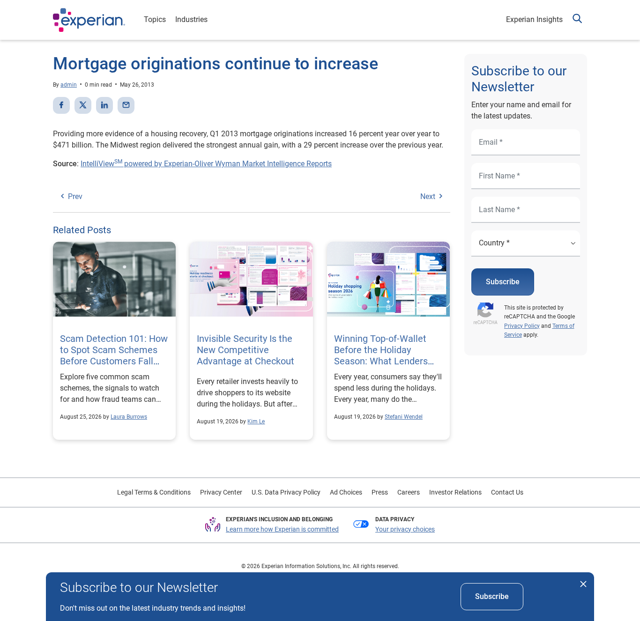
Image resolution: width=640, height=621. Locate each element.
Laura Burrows (129, 417)
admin (68, 84)
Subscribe (503, 281)
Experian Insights (534, 19)
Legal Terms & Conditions (154, 492)
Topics (155, 19)
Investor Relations (455, 492)
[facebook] (61, 105)
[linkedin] (104, 105)
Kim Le (256, 421)
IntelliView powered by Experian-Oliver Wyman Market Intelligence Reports (206, 163)
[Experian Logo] (89, 20)
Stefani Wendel (404, 417)
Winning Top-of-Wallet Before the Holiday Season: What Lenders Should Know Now (381, 355)
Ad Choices (346, 492)
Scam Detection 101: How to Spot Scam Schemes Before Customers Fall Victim (114, 355)
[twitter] (82, 105)
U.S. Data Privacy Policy (286, 492)
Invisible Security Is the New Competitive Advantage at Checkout (247, 350)
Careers (408, 492)
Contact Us (507, 492)
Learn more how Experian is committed (282, 529)
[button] (577, 20)
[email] (126, 105)
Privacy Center (221, 492)
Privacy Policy (522, 326)
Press (380, 492)
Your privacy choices (405, 529)
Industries (191, 19)
